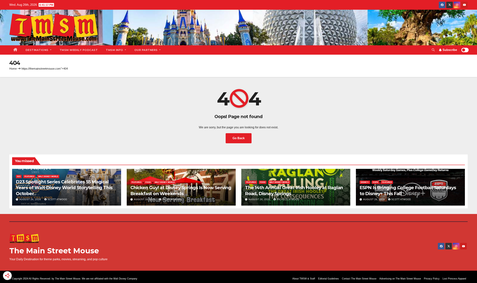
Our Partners (146, 50)
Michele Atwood (288, 199)
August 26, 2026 (30, 199)
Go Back (239, 138)
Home (13, 68)
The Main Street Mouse (54, 250)
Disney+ (365, 182)
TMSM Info (115, 50)
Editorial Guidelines (328, 278)
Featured (29, 176)
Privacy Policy (432, 278)
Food (148, 182)
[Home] (15, 50)
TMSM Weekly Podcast (79, 50)
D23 (18, 176)
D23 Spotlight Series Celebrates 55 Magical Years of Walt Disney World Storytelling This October (64, 187)
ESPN (375, 182)
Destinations (37, 50)
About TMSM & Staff (303, 278)
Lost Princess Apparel (454, 278)
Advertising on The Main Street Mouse (400, 278)
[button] (433, 49)
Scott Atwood (57, 199)
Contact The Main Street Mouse (359, 278)
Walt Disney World (48, 176)
